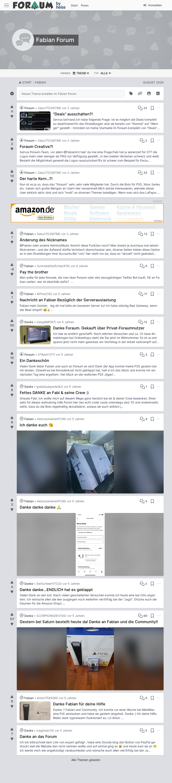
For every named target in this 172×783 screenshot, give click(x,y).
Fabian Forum (55, 39)
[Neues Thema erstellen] (12, 93)
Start (27, 82)
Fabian (40, 82)
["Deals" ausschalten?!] (36, 120)
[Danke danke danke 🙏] (90, 544)
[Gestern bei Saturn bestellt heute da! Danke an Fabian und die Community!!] (90, 658)
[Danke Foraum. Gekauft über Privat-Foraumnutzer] (36, 334)
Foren (85, 5)
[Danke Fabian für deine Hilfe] (36, 710)
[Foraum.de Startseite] (41, 5)
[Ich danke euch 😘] (90, 462)
